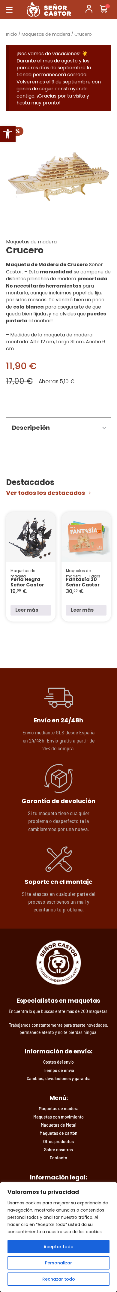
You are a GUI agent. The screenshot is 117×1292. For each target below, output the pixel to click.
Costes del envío (58, 1062)
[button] (8, 134)
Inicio (11, 34)
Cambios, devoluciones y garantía (59, 1078)
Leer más (26, 610)
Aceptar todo (59, 1247)
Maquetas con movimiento (58, 1116)
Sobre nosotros (58, 1149)
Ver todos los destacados (45, 493)
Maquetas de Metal (58, 1125)
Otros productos (58, 1141)
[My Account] (89, 10)
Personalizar (58, 1263)
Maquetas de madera (46, 34)
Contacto (58, 1157)
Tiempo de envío (58, 1070)
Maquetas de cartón (58, 1133)
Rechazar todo (58, 1279)
